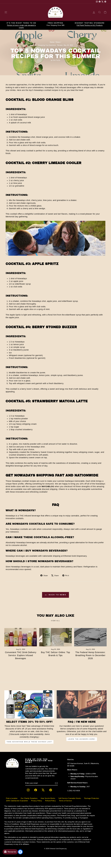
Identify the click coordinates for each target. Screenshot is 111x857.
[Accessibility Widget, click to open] (20, 851)
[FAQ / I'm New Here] (82, 704)
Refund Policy (50, 801)
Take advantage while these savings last (29, 742)
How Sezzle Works (48, 798)
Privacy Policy (36, 801)
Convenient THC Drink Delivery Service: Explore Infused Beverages (20, 655)
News (58, 42)
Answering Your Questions (47, 45)
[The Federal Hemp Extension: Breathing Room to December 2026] (90, 637)
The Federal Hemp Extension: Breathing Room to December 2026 (90, 655)
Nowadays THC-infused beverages (60, 87)
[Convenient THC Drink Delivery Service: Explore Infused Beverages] (20, 637)
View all (55, 620)
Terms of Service (65, 801)
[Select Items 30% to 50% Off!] (29, 704)
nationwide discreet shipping (44, 489)
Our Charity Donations (29, 798)
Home (52, 42)
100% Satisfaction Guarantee (17, 801)
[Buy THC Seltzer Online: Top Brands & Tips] (55, 637)
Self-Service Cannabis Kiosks (69, 798)
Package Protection (91, 798)
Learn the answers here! (81, 739)
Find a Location (11, 798)
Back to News (57, 595)
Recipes (60, 45)
